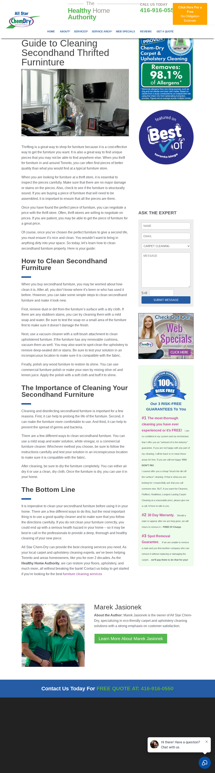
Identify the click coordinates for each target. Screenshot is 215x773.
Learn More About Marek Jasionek (131, 638)
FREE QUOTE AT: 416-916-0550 (135, 688)
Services (80, 31)
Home (51, 31)
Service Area (101, 31)
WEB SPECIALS (125, 31)
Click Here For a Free (190, 13)
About (64, 31)
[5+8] (161, 292)
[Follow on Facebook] (170, 731)
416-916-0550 (158, 10)
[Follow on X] (180, 731)
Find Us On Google (126, 757)
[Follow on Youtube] (189, 731)
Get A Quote (165, 31)
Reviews (146, 31)
